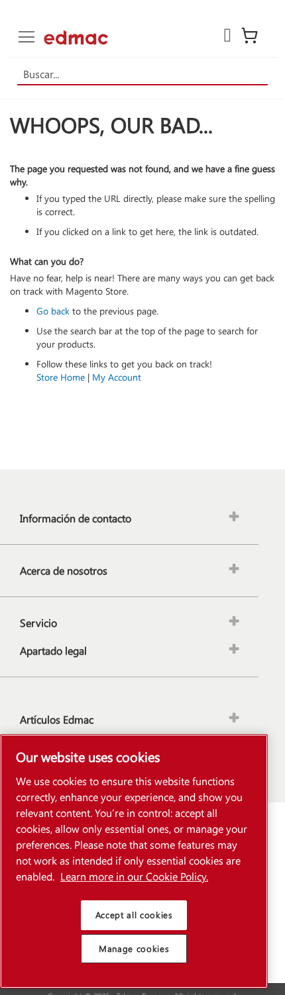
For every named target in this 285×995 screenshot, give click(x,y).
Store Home (60, 377)
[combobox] (142, 74)
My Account (116, 377)
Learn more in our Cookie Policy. (134, 876)
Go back (53, 311)
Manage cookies (134, 948)
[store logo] (76, 37)
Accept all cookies (134, 914)
